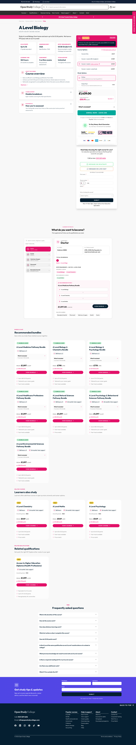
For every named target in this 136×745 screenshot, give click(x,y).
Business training (45, 13)
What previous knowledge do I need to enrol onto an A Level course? (60, 654)
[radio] (79, 54)
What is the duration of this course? (50, 615)
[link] (31, 363)
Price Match (114, 721)
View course (31, 525)
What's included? (85, 107)
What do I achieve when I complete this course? (54, 633)
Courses (23, 13)
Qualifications (33, 13)
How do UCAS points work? (48, 639)
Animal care (69, 721)
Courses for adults (101, 716)
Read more (23, 85)
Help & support (65, 13)
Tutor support (85, 716)
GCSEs (67, 716)
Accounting (69, 727)
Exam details (38, 21)
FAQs (44, 21)
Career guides (85, 719)
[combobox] (96, 195)
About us (98, 714)
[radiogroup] (97, 61)
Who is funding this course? (86, 192)
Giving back (99, 719)
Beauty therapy (70, 725)
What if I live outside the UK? (48, 672)
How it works (55, 13)
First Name (65, 680)
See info (110, 98)
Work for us (114, 719)
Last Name (95, 680)
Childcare (68, 723)
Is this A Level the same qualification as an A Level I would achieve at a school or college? (64, 646)
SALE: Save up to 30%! (68, 17)
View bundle (99, 306)
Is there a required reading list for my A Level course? (56, 660)
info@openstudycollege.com (29, 720)
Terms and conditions (107, 736)
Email (82, 186)
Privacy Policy (118, 736)
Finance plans (85, 723)
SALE (87, 13)
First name (83, 174)
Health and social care (72, 719)
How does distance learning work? (50, 627)
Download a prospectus (102, 721)
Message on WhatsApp (98, 164)
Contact (82, 13)
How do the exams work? (47, 621)
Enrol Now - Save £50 (96, 113)
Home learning (85, 721)
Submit (96, 200)
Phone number (84, 180)
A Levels (68, 714)
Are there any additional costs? (49, 666)
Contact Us (114, 714)
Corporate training (116, 716)
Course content (29, 21)
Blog (82, 725)
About (74, 13)
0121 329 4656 (101, 158)
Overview (21, 21)
